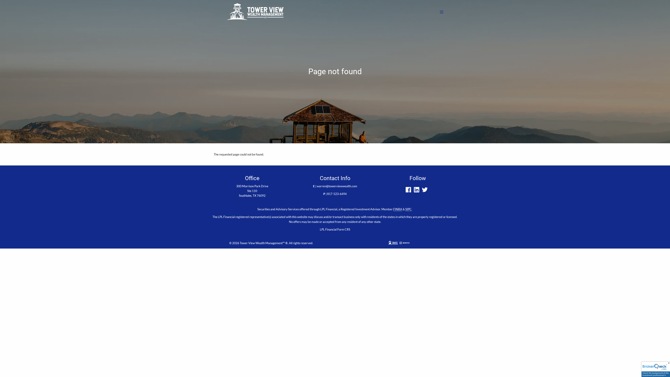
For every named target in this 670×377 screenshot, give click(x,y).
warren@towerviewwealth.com (337, 186)
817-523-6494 (337, 194)
